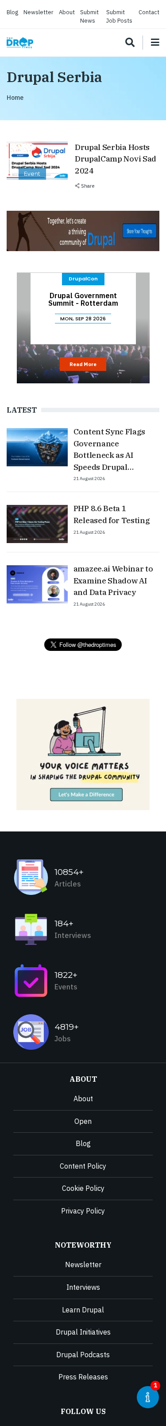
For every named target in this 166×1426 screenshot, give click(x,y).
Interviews (83, 1287)
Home (15, 98)
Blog (12, 12)
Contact (149, 12)
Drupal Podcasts (83, 1354)
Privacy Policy (83, 1210)
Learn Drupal (83, 1309)
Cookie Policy (83, 1188)
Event (32, 173)
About (67, 12)
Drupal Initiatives (83, 1332)
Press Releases (83, 1376)
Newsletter (38, 12)
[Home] (20, 43)
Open (83, 1121)
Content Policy (83, 1166)
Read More (83, 364)
